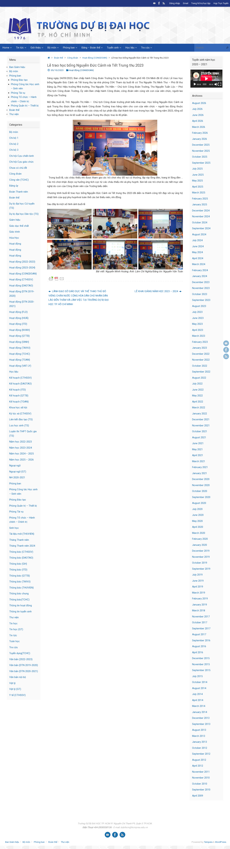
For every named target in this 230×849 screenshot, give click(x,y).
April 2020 (197, 526)
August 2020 (199, 503)
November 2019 (201, 556)
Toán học (14, 641)
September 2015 (201, 670)
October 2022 (199, 365)
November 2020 (201, 485)
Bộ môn (13, 71)
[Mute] (216, 84)
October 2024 (199, 222)
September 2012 (201, 753)
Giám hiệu (14, 219)
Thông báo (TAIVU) (19, 581)
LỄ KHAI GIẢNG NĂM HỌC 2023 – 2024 (157, 291)
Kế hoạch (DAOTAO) (20, 383)
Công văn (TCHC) (19, 179)
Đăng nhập (174, 3)
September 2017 (201, 628)
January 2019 (199, 604)
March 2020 (198, 532)
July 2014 (197, 694)
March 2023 (198, 335)
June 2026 (198, 115)
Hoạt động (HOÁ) (18, 318)
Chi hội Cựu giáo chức (21, 161)
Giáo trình (14, 231)
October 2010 (199, 783)
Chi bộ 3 (13, 149)
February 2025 (200, 198)
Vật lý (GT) (15, 689)
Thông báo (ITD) (18, 569)
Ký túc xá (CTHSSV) (20, 413)
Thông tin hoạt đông (20, 605)
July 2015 (197, 676)
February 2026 (200, 132)
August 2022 (199, 377)
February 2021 (200, 467)
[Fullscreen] (219, 84)
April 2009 (197, 795)
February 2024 (200, 270)
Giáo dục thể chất (19, 225)
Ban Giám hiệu (17, 67)
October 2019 (199, 562)
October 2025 (199, 156)
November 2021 (201, 425)
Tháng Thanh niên (19, 539)
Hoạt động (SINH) (19, 341)
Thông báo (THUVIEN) (21, 587)
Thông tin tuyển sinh (20, 611)
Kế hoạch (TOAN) (19, 401)
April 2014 (197, 700)
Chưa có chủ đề (18, 167)
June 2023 (198, 318)
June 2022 (198, 389)
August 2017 (199, 634)
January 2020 (199, 544)
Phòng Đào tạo (19, 79)
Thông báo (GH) (18, 563)
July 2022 (197, 383)
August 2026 (199, 103)
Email (185, 3)
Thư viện (14, 114)
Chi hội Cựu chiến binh (21, 155)
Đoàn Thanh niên (18, 191)
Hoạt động (15, 243)
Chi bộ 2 (13, 143)
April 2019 (197, 586)
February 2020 (200, 538)
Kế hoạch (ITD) (17, 389)
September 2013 (201, 724)
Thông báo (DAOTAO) (21, 557)
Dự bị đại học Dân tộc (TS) (24, 213)
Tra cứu (13, 647)
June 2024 (198, 246)
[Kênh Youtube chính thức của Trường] (154, 3)
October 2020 (199, 491)
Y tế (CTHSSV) (17, 695)
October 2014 (199, 682)
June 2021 (198, 443)
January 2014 (199, 712)
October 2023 (199, 294)
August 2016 (199, 646)
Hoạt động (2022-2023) (22, 261)
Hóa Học (14, 237)
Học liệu (13, 371)
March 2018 (198, 610)
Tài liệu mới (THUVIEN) (21, 533)
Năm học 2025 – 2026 (21, 459)
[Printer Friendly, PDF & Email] (56, 278)
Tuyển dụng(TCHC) (19, 653)
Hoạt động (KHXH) (19, 329)
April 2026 (197, 120)
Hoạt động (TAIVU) (19, 347)
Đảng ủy (13, 185)
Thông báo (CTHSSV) (21, 551)
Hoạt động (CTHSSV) (21, 279)
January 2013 (199, 741)
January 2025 (199, 204)
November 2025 (201, 150)
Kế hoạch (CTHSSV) (20, 377)
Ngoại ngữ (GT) (17, 471)
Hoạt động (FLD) (18, 311)
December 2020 (200, 479)
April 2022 (197, 401)
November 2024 (201, 216)
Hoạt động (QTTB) (19, 335)
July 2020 (197, 509)
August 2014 (199, 688)
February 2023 (200, 341)
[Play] (194, 84)
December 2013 (200, 717)
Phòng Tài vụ (18, 92)
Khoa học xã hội (18, 407)
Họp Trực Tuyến (220, 3)
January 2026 (199, 138)
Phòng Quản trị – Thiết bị (25, 105)
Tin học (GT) (16, 629)
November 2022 (201, 359)
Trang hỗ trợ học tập (200, 3)
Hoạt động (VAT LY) (20, 365)
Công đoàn (72, 57)
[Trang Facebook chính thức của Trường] (159, 3)
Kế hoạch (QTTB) (18, 395)
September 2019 (201, 568)
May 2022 (197, 395)
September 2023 (201, 300)
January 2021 (199, 473)
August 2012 (199, 759)
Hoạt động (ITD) (18, 323)
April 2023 (197, 329)
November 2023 (201, 288)
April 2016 (197, 652)
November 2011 (201, 771)
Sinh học (14, 527)
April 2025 (197, 186)
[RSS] (163, 3)
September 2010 (201, 789)
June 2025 (198, 174)
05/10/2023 (57, 70)
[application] (206, 79)
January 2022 (199, 413)
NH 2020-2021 (17, 477)
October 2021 (199, 431)
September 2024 (201, 228)
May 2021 (197, 449)
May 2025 (197, 180)
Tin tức (13, 635)
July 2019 (197, 574)
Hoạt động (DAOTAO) (21, 285)
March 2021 (198, 461)
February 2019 (200, 598)
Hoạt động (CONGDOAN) (94, 57)
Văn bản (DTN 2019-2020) (23, 665)
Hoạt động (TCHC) (19, 353)
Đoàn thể (58, 57)
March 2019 (198, 592)
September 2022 (201, 371)
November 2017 (201, 616)
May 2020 (197, 521)
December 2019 (200, 550)
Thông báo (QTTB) (19, 575)
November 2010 (201, 777)
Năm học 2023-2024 (20, 447)
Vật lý (12, 683)
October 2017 (199, 622)
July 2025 (197, 168)
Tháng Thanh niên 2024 (22, 545)
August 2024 (199, 234)
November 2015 (201, 664)
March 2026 (198, 126)
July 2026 (197, 108)
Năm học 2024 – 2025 (21, 453)
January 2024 (199, 276)
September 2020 (201, 497)
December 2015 (200, 658)
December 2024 (200, 210)
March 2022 (198, 407)
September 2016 (201, 640)
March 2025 (198, 192)
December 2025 (200, 144)
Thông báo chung (19, 593)
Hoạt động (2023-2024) (22, 267)
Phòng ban (15, 75)
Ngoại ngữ (15, 465)
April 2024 (197, 258)
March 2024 (198, 264)
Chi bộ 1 (13, 137)
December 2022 (200, 353)
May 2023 (197, 323)
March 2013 (198, 735)
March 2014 (198, 706)
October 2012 (199, 747)
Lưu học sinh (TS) (19, 425)
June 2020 (198, 514)
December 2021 (200, 419)
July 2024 (197, 240)
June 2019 (198, 580)
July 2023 (197, 311)
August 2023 (199, 306)
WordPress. (221, 842)
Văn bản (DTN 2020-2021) (23, 671)
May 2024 (197, 252)
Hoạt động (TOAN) (19, 359)
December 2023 (200, 282)
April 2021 (197, 455)
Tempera (208, 842)
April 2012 (197, 765)
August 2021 (199, 437)
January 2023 (199, 347)
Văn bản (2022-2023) (20, 659)
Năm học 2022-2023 (20, 441)
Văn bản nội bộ (17, 677)
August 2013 (199, 729)
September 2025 (201, 162)
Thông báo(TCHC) (19, 599)
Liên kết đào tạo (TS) (21, 419)
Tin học (13, 623)
